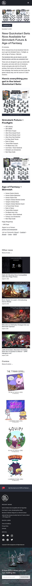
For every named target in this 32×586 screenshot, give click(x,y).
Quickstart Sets (7, 25)
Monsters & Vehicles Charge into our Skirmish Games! (14, 512)
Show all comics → (7, 364)
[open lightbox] (16, 15)
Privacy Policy (5, 526)
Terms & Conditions (6, 523)
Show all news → (7, 253)
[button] (28, 3)
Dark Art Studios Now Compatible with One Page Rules (14, 507)
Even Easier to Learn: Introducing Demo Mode (12, 510)
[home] (4, 3)
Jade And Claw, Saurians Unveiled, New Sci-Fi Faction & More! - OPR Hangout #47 (16, 516)
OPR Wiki (4, 528)
